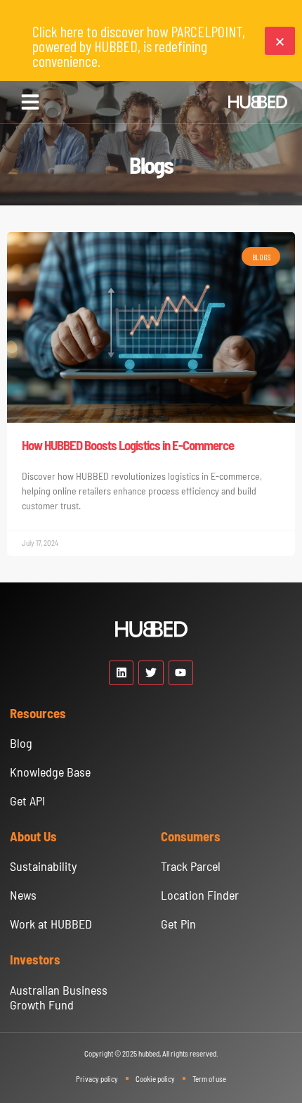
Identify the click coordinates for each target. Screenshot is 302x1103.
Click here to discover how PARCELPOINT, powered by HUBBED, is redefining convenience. (138, 46)
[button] (30, 102)
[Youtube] (181, 673)
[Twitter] (150, 673)
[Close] (280, 41)
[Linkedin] (121, 673)
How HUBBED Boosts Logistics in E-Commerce (128, 445)
